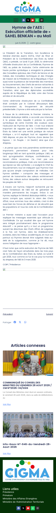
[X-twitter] (28, 20)
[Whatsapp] (37, 20)
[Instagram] (41, 20)
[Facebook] (24, 20)
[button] (14, 322)
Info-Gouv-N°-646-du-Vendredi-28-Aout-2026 (27, 445)
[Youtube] (33, 20)
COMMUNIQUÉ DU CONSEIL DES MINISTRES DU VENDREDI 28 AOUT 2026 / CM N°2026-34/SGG (27, 385)
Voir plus (7, 404)
